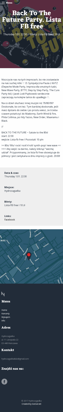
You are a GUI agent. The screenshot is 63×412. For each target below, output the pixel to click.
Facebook (9, 219)
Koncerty (5, 313)
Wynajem (5, 317)
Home (4, 310)
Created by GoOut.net (31, 403)
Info (3, 320)
